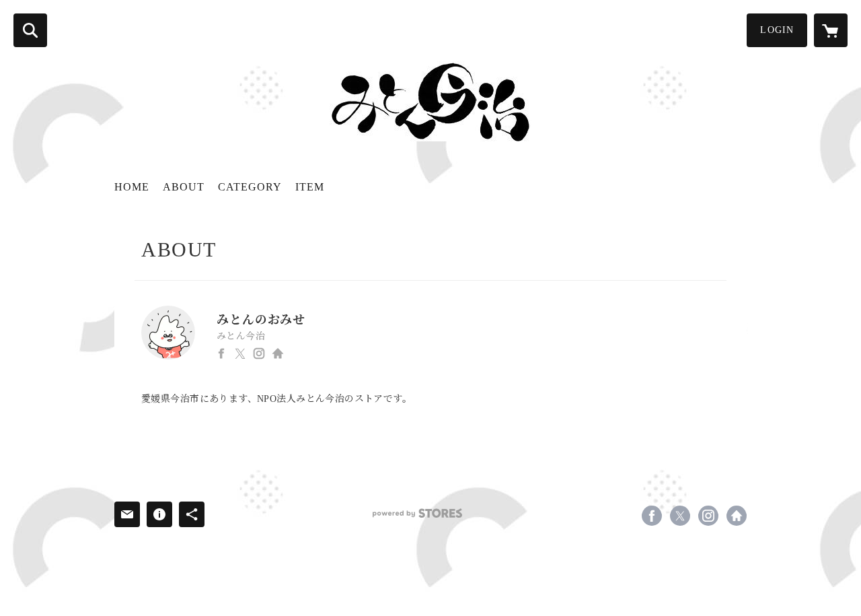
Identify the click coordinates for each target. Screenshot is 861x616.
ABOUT (183, 187)
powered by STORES (417, 513)
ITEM (309, 187)
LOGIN (777, 30)
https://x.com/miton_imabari (240, 353)
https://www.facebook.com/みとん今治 (221, 353)
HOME (131, 187)
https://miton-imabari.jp (278, 353)
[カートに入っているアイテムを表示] (831, 30)
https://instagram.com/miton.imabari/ (259, 353)
